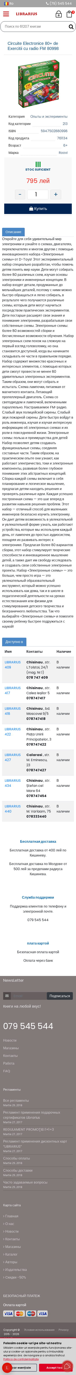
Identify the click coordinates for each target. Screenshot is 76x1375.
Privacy (64, 1330)
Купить (40, 208)
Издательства (15, 1269)
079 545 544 (28, 1026)
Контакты (10, 1055)
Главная (11, 1216)
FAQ (6, 1071)
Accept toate (55, 1368)
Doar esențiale (20, 1368)
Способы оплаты (16, 1158)
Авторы (10, 1262)
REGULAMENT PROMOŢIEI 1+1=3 (28, 1129)
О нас (9, 1223)
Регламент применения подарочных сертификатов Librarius (31, 1115)
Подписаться (60, 996)
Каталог (11, 1254)
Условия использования (39, 1330)
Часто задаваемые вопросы (25, 1182)
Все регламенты (16, 1100)
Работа (8, 1063)
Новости (9, 1040)
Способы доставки (18, 1170)
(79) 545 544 (60, 3)
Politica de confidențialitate (21, 1359)
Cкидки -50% (15, 1277)
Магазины (11, 1048)
